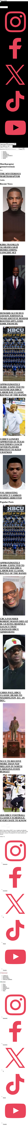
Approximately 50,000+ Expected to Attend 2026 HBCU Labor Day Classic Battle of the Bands (13, 389)
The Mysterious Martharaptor (10, 175)
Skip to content (3, 0)
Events (5, 156)
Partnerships (5, 976)
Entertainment (8, 155)
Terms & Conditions (7, 979)
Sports (5, 153)
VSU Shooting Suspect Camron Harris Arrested (11, 495)
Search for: (2, 149)
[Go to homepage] (5, 827)
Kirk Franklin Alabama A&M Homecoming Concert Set (9, 248)
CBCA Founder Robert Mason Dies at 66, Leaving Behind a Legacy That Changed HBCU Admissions (14, 625)
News (4, 151)
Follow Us (4, 7)
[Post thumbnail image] (14, 241)
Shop (4, 158)
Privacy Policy (6, 978)
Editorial (6, 154)
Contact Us (5, 975)
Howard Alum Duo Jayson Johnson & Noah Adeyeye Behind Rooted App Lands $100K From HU (14, 318)
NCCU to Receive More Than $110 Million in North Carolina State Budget (11, 766)
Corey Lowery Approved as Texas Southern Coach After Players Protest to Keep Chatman (12, 445)
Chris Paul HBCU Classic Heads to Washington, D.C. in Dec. (12, 696)
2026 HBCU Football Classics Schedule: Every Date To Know (13, 818)
